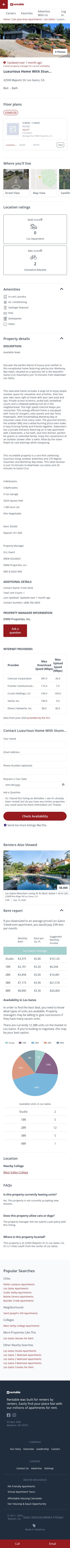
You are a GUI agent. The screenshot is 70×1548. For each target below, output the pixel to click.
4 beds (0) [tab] (10, 112)
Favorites (27, 13)
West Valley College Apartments (21, 1325)
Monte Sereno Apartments (18, 1296)
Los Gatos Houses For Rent (18, 1338)
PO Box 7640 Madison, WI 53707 (17, 1423)
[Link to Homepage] (17, 4)
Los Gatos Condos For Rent (18, 1367)
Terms (26, 1517)
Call (17, 1544)
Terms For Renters (41, 1517)
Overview (28, 1449)
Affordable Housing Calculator (25, 1498)
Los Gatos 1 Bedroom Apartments (22, 1355)
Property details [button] (16, 338)
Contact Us (22, 1468)
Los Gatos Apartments (15, 1288)
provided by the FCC (38, 717)
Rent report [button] (13, 910)
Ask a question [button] (15, 630)
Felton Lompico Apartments (19, 1284)
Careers (11, 13)
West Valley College (15, 1172)
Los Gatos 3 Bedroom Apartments (22, 1363)
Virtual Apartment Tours (21, 1491)
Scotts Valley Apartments (17, 1292)
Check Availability (35, 816)
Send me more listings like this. (27, 825)
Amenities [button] (11, 289)
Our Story (15, 1449)
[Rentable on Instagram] (14, 1416)
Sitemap (49, 1468)
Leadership (42, 1449)
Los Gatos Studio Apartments (19, 1350)
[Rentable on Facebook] (9, 1416)
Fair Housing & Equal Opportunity (27, 1503)
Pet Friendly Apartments (21, 1486)
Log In (63, 13)
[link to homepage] (35, 1392)
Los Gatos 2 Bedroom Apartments (22, 1359)
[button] (35, 31)
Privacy (59, 1517)
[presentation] (64, 876)
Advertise (36, 1468)
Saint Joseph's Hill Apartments (20, 1313)
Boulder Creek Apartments (18, 1300)
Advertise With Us (44, 13)
